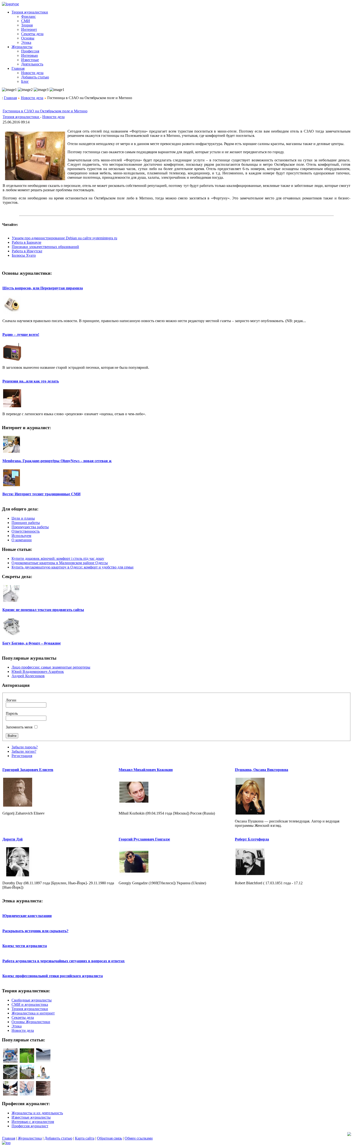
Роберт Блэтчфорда (252, 839)
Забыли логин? (24, 751)
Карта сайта (84, 1138)
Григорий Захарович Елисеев (27, 770)
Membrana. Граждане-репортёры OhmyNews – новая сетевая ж (57, 461)
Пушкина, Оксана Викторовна (261, 770)
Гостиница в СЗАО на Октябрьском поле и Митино (45, 111)
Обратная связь (109, 1138)
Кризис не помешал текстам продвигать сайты (43, 610)
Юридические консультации (27, 916)
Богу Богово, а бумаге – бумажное (31, 643)
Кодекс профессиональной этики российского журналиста (52, 976)
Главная (10, 98)
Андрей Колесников (28, 676)
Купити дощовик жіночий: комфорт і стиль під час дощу (58, 558)
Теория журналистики (21, 117)
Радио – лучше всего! (20, 334)
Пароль (12, 713)
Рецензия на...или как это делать (30, 381)
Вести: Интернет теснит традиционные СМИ (41, 494)
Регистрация (22, 756)
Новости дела (32, 98)
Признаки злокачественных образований (45, 247)
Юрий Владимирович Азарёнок (38, 671)
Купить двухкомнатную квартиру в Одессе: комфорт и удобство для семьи (73, 567)
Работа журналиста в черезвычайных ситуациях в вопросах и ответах (63, 961)
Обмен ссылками (139, 1138)
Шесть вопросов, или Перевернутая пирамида (42, 288)
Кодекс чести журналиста (24, 946)
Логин (11, 700)
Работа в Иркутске (27, 251)
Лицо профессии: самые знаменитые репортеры (51, 667)
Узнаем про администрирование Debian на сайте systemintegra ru (64, 238)
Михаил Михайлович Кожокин (146, 770)
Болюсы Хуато (24, 255)
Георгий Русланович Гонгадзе (144, 839)
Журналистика (30, 1138)
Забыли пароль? (25, 747)
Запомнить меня (19, 727)
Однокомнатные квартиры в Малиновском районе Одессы (60, 563)
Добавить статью (58, 1138)
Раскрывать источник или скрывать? (35, 931)
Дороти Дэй (12, 839)
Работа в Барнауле (26, 242)
